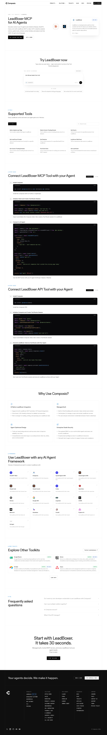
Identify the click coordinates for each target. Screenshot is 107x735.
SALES (46, 696)
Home (9, 14)
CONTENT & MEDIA (49, 715)
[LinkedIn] (10, 729)
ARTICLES (79, 701)
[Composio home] (10, 3)
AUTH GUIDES (80, 703)
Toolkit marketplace (90, 550)
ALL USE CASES (49, 720)
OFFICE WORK (48, 694)
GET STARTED (97, 3)
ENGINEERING (48, 706)
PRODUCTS (52, 3)
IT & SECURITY (49, 717)
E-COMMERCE (48, 713)
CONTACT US (94, 699)
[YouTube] (19, 729)
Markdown (78, 71)
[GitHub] (13, 729)
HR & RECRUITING (49, 708)
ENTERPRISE (29, 699)
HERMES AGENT (65, 703)
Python (96, 176)
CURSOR (64, 701)
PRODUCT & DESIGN (50, 701)
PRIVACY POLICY (95, 706)
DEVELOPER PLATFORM (31, 696)
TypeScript (90, 176)
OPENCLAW (64, 699)
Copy (95, 185)
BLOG (77, 3)
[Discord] (16, 729)
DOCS (83, 3)
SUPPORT (93, 701)
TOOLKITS (71, 3)
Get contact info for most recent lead (73, 91)
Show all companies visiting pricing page (51, 91)
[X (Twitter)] (7, 729)
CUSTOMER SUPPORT (50, 703)
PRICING (89, 3)
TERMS (92, 703)
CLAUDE (64, 694)
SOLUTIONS (62, 3)
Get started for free (16, 37)
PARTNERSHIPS (80, 710)
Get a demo (29, 37)
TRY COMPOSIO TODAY (91, 678)
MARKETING (47, 699)
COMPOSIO (31, 694)
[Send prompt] (80, 82)
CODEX (63, 696)
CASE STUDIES (80, 706)
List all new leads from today (32, 91)
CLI (27, 704)
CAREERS (93, 694)
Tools (13, 123)
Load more (53, 577)
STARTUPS (79, 708)
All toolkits (15, 14)
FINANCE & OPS (49, 710)
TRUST (92, 696)
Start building (52, 658)
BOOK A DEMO (78, 678)
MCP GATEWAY (29, 701)
